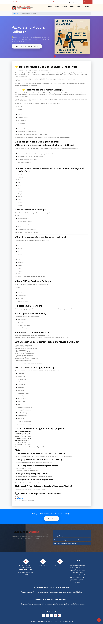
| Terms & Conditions (67, 621)
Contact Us (87, 7)
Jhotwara (69, 592)
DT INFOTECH (49, 621)
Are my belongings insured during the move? (65, 536)
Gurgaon (76, 569)
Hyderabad (72, 571)
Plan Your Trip (51, 518)
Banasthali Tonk (77, 592)
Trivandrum (76, 581)
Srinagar (82, 579)
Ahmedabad (74, 564)
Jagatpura (22, 591)
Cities (72, 6)
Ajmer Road (37, 591)
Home (50, 6)
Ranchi (77, 579)
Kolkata (77, 574)
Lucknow (82, 574)
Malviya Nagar (58, 591)
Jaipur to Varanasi (80, 604)
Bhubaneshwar (81, 566)
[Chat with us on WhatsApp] (99, 620)
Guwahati (80, 569)
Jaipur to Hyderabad (48, 603)
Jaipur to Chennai (37, 603)
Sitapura (29, 592)
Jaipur (83, 571)
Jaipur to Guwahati (58, 604)
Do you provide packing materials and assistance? (66, 540)
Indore (79, 571)
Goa (72, 569)
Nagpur (81, 576)
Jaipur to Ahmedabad (34, 604)
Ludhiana (73, 576)
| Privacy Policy (58, 621)
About (57, 6)
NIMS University (72, 591)
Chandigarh (73, 567)
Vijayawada (77, 582)
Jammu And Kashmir (77, 572)
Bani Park (43, 591)
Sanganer (23, 592)
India (77, 571)
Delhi (82, 567)
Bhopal (75, 566)
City (18, 13)
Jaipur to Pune (78, 603)
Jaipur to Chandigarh (46, 604)
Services (64, 6)
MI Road (65, 591)
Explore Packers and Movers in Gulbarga (27, 46)
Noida (78, 577)
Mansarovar (29, 591)
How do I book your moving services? (63, 532)
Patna (82, 577)
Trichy (71, 581)
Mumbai (77, 576)
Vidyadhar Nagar (53, 592)
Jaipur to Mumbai (23, 604)
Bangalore (80, 564)
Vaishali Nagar (44, 592)
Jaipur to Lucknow (69, 604)
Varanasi (82, 581)
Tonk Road (36, 592)
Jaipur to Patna (69, 603)
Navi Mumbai (73, 577)
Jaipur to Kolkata (59, 603)
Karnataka (72, 574)
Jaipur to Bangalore (26, 603)
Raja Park (80, 591)
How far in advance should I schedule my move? (66, 543)
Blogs (78, 6)
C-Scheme (50, 591)
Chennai (78, 567)
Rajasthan (72, 579)
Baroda (71, 566)
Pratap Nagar (62, 592)
